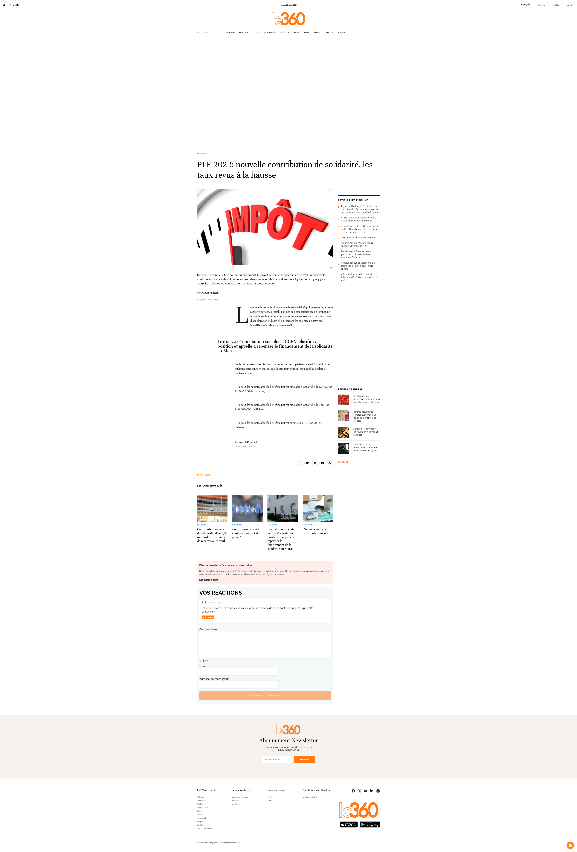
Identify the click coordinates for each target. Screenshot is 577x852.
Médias (296, 33)
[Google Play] (369, 824)
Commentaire (208, 629)
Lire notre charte (209, 579)
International (270, 33)
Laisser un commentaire (265, 695)
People (317, 33)
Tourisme (342, 33)
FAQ (269, 797)
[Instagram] (378, 790)
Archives (236, 804)
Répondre (208, 617)
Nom (202, 666)
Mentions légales (310, 797)
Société (256, 33)
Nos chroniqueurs (204, 828)
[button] (570, 845)
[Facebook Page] (353, 790)
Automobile (202, 818)
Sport (307, 33)
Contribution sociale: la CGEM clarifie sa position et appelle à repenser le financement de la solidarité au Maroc (275, 346)
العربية (569, 5)
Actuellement (202, 33)
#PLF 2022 (204, 474)
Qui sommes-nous (240, 797)
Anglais (556, 5)
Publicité (236, 801)
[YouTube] (366, 790)
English (541, 5)
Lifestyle (329, 33)
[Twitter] (359, 790)
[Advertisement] (90, 81)
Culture (285, 33)
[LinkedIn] (372, 790)
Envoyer (304, 759)
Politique (230, 33)
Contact (270, 801)
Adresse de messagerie (214, 678)
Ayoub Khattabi (210, 292)
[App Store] (349, 824)
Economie (243, 33)
